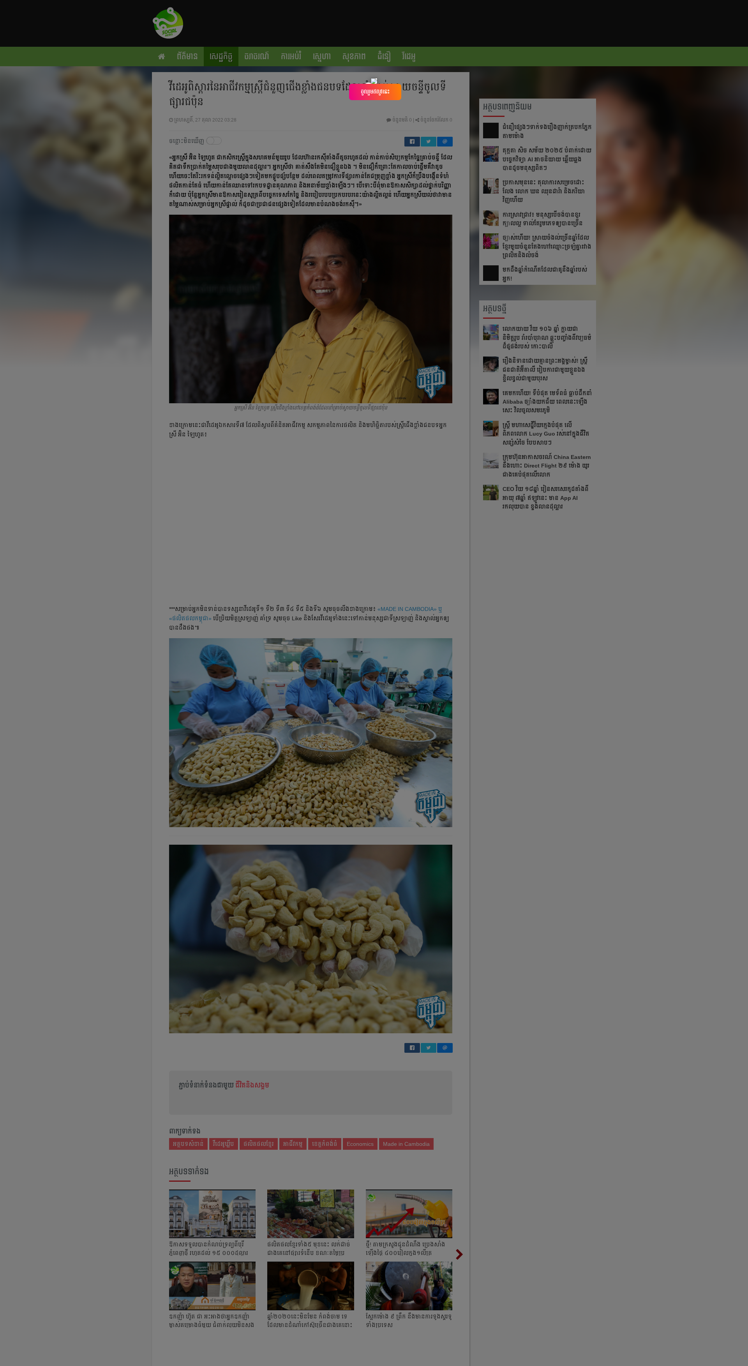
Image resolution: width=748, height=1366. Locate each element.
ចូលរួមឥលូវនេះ (375, 91)
